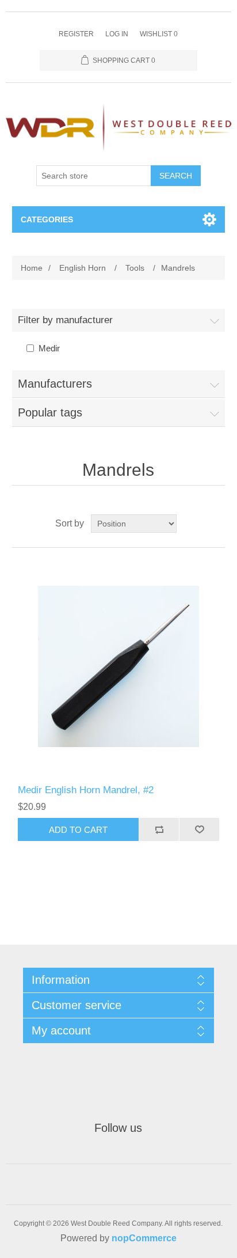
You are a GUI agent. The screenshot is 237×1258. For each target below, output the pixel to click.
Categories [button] (47, 219)
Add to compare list (159, 829)
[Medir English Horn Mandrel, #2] (118, 666)
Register (76, 34)
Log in (116, 34)
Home (32, 267)
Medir (49, 348)
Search (175, 175)
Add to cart (78, 830)
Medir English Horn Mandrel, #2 (86, 790)
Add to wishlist (199, 829)
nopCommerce (144, 1238)
